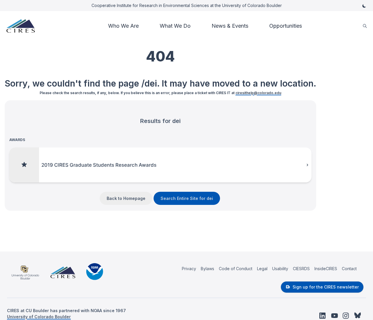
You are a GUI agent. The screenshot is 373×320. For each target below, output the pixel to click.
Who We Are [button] (123, 26)
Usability (280, 268)
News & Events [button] (230, 26)
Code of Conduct (235, 268)
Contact (349, 268)
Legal (262, 268)
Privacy (189, 268)
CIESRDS (301, 268)
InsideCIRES (325, 268)
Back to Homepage (126, 198)
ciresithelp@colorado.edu (258, 93)
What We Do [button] (175, 26)
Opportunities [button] (285, 26)
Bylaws (207, 268)
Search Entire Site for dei (187, 198)
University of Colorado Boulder (39, 316)
